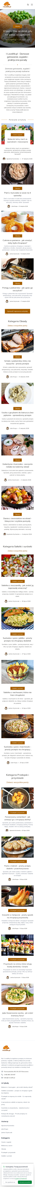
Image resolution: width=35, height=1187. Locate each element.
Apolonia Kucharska (7, 1125)
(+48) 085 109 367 (9, 1074)
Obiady (17, 26)
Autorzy (4, 1121)
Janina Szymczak (6, 1132)
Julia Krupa (4, 1129)
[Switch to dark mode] (28, 4)
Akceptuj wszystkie (24, 1182)
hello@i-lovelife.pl (9, 1078)
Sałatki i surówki (17, 581)
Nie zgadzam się (10, 1182)
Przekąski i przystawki (17, 812)
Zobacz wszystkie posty (17, 325)
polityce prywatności (21, 1178)
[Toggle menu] (32, 5)
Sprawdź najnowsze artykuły (17, 311)
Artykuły (5, 1083)
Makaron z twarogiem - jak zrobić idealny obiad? (17, 1087)
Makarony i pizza (6, 1145)
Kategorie (5, 1138)
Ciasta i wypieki (17, 134)
